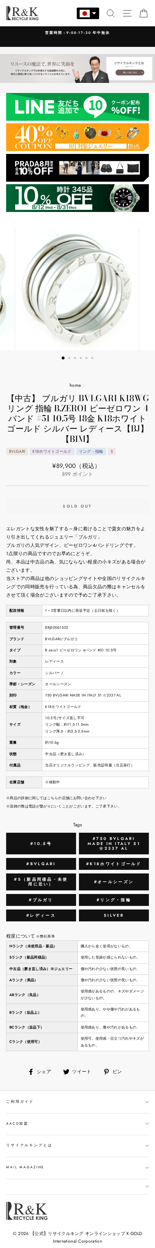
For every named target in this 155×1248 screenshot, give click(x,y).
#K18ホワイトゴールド (114, 864)
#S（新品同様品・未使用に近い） (41, 881)
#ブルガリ (41, 900)
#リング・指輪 (114, 900)
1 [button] (63, 358)
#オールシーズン (114, 882)
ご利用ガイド (20, 1101)
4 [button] (81, 358)
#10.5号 (41, 843)
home (75, 385)
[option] (77, 33)
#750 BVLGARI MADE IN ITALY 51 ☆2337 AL (114, 843)
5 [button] (87, 358)
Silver (114, 915)
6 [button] (93, 358)
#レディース (41, 915)
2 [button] (70, 358)
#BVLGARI (41, 864)
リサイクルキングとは (29, 1145)
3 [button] (76, 358)
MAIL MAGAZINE (25, 1167)
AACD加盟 (17, 1123)
